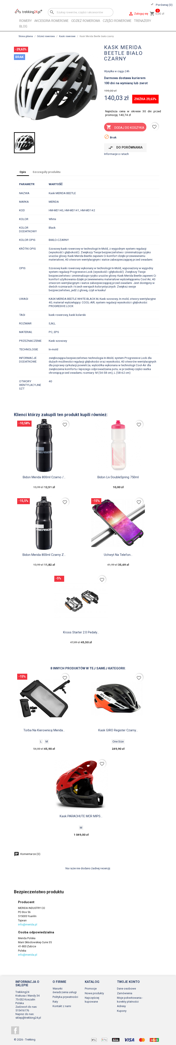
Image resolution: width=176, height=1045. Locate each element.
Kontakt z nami (62, 1006)
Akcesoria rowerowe (51, 21)
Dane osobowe (126, 988)
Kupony (121, 1010)
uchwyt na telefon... (118, 555)
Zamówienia (124, 993)
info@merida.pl (27, 924)
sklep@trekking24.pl (28, 1017)
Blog (23, 26)
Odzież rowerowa (85, 21)
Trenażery (142, 21)
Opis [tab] (23, 172)
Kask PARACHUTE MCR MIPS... (81, 816)
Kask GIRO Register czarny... (118, 730)
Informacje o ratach (116, 154)
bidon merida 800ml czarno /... (44, 477)
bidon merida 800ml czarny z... (44, 555)
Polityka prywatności (65, 997)
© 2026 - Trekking (24, 1039)
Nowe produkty (94, 993)
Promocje (91, 988)
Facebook (15, 1030)
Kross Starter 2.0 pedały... (81, 632)
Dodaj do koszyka (125, 127)
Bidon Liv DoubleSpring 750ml (118, 477)
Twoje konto (128, 982)
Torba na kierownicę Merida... (44, 730)
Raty (55, 1001)
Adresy (121, 1006)
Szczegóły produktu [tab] (47, 172)
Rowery (25, 21)
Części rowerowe (117, 21)
